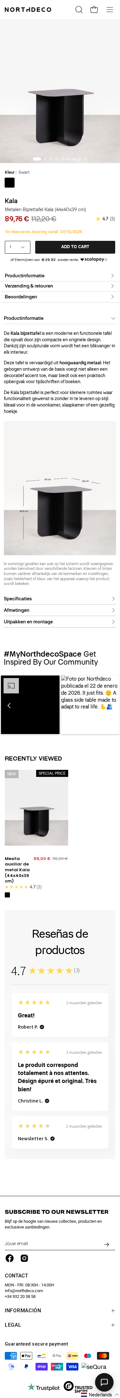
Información (23, 1310)
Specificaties (18, 599)
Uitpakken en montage (28, 622)
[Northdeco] (29, 9)
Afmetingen (16, 610)
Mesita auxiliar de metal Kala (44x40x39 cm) (17, 870)
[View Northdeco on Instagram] (24, 1258)
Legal (13, 1325)
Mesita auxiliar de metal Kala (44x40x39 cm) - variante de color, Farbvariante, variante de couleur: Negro (7, 894)
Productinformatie (24, 276)
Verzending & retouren (29, 286)
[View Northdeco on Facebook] (9, 1258)
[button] (9, 705)
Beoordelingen (21, 297)
